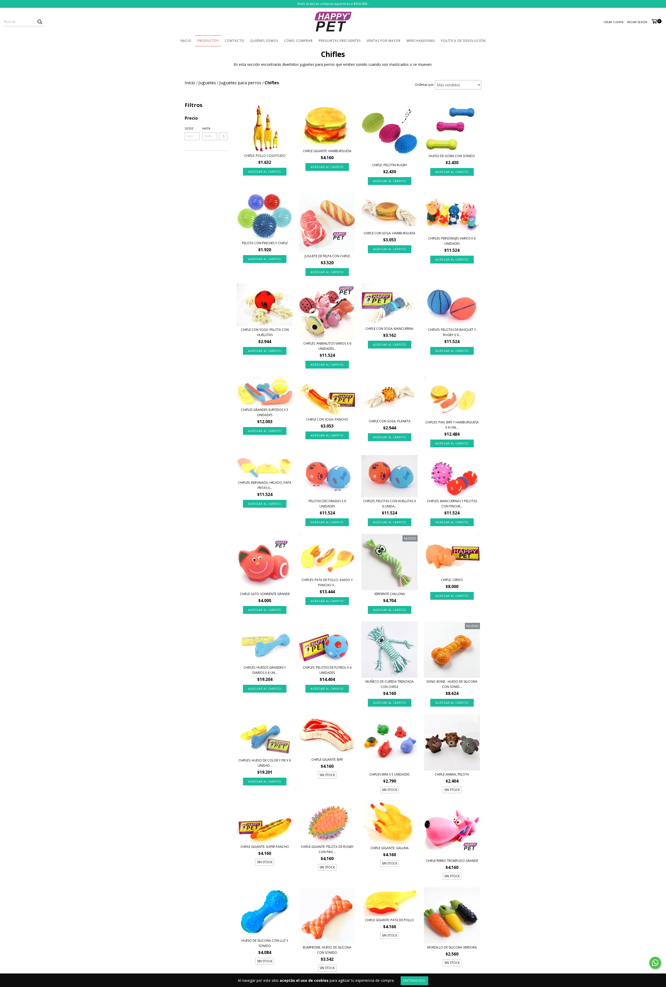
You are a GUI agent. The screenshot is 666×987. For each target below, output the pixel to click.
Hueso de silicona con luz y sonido (264, 943)
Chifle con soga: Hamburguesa (389, 233)
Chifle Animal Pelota (452, 774)
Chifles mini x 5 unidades (389, 774)
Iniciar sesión (637, 22)
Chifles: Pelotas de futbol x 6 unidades (327, 670)
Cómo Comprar (298, 40)
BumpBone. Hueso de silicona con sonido (327, 950)
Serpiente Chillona (389, 594)
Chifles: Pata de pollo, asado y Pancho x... (327, 582)
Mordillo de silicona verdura (452, 947)
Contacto (234, 40)
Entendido (414, 980)
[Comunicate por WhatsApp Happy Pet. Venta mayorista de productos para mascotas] (655, 963)
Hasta (206, 128)
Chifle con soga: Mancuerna (389, 328)
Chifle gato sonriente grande (265, 594)
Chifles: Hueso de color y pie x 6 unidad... (265, 763)
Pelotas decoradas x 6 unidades (327, 503)
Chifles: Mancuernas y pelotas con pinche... (452, 503)
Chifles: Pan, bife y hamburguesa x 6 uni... (452, 425)
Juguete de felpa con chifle (327, 256)
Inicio (186, 40)
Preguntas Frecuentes (340, 40)
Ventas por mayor (384, 40)
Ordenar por (424, 84)
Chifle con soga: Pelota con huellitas (265, 332)
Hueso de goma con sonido (452, 156)
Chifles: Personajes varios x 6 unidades (452, 241)
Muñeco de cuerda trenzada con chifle (390, 684)
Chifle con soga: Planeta (390, 421)
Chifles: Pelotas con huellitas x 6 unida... (389, 503)
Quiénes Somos (264, 40)
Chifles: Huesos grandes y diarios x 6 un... (265, 670)
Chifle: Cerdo (452, 580)
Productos (208, 40)
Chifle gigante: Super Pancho (264, 846)
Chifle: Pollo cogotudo (264, 155)
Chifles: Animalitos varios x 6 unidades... (327, 346)
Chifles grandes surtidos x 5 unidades (264, 412)
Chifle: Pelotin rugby (389, 165)
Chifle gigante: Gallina (389, 848)
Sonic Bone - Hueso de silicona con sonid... (451, 684)
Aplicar (223, 136)
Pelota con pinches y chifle (265, 243)
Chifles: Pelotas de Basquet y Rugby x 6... (452, 332)
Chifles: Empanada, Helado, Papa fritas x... (264, 485)
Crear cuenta (613, 22)
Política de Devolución (463, 40)
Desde (189, 128)
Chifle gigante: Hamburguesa (327, 151)
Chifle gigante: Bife (327, 759)
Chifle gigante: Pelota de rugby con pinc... (327, 849)
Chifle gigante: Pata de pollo (389, 920)
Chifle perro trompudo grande (452, 861)
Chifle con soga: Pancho (327, 419)
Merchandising (421, 40)
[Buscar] (39, 21)
